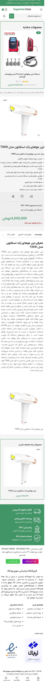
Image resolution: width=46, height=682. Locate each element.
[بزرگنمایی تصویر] (38, 135)
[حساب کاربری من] (4, 16)
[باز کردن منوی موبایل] (41, 9)
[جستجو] (11, 16)
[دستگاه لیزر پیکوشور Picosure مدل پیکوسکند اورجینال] (22, 50)
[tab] (38, 234)
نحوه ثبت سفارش (34, 609)
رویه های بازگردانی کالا (12, 621)
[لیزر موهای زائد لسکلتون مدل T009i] (22, 467)
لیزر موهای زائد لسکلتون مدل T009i (22, 491)
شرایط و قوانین (15, 613)
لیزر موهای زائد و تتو (7, 92)
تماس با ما (17, 626)
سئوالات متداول (15, 609)
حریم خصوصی (15, 617)
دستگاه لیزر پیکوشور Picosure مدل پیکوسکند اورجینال (22, 75)
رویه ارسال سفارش (33, 613)
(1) (17, 81)
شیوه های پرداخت (34, 617)
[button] (22, 66)
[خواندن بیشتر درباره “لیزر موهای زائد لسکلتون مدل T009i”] (22, 483)
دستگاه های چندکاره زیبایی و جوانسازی (30, 92)
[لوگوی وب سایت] (22, 9)
